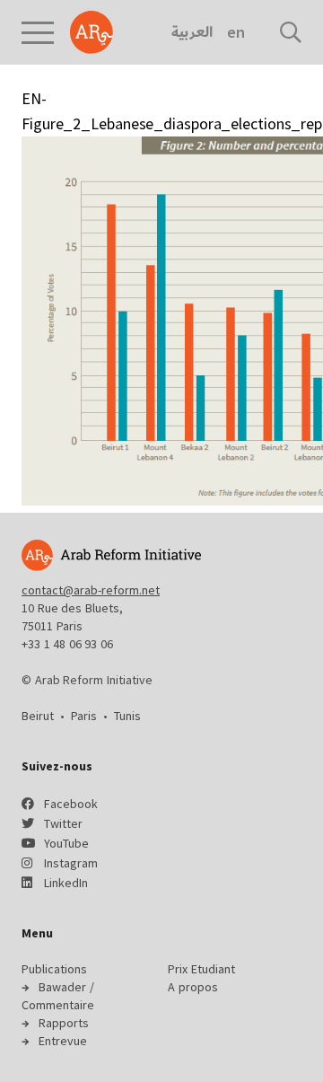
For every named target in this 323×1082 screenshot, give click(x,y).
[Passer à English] (235, 32)
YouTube (66, 843)
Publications (54, 969)
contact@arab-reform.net (91, 590)
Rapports (64, 1023)
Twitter (63, 823)
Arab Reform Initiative (91, 32)
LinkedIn (66, 883)
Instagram (71, 863)
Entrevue (63, 1041)
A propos (193, 987)
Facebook (71, 804)
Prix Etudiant (201, 969)
